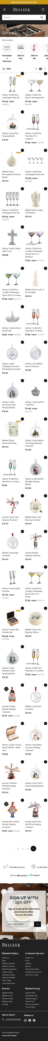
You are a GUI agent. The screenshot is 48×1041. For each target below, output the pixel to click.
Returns (28, 966)
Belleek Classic (7, 993)
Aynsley (5, 1004)
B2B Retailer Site (31, 996)
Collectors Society (8, 975)
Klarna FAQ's (30, 1001)
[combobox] (24, 17)
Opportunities (30, 993)
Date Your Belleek (8, 978)
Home (4, 28)
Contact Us (29, 958)
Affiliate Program (31, 998)
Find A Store (6, 980)
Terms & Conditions (32, 1004)
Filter (8, 69)
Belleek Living (7, 996)
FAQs (27, 961)
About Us (5, 958)
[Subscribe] (37, 924)
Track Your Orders (31, 975)
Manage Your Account (33, 972)
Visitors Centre (7, 972)
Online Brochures (8, 983)
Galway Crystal (7, 998)
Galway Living (7, 1001)
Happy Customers (8, 963)
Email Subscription (32, 969)
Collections (12, 28)
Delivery (28, 963)
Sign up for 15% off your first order (24, 2)
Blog (4, 961)
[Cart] (43, 9)
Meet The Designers (9, 969)
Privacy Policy (30, 1007)
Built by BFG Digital (9, 1036)
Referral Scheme (8, 966)
